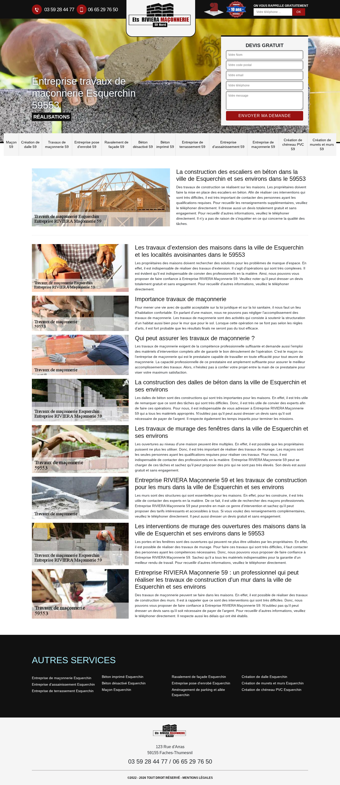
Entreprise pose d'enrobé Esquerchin (201, 683)
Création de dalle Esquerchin (264, 677)
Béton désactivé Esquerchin (124, 683)
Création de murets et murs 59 (322, 144)
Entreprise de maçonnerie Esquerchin (61, 678)
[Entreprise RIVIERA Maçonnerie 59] (170, 730)
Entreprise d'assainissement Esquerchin (63, 684)
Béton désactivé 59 (143, 144)
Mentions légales (197, 778)
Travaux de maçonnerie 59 (57, 144)
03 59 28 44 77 (58, 9)
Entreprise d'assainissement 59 (228, 144)
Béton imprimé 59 (165, 144)
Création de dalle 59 (30, 144)
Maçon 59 (11, 144)
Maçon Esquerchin (116, 690)
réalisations (51, 117)
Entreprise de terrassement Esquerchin (63, 691)
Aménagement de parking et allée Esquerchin (198, 692)
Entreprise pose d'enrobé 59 (86, 144)
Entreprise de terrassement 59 (192, 144)
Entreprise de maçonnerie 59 (263, 144)
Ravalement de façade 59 (116, 144)
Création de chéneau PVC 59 (293, 144)
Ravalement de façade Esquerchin (199, 677)
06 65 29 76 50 (103, 9)
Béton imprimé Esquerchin (122, 677)
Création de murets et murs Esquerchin (273, 683)
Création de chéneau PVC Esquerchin (271, 690)
